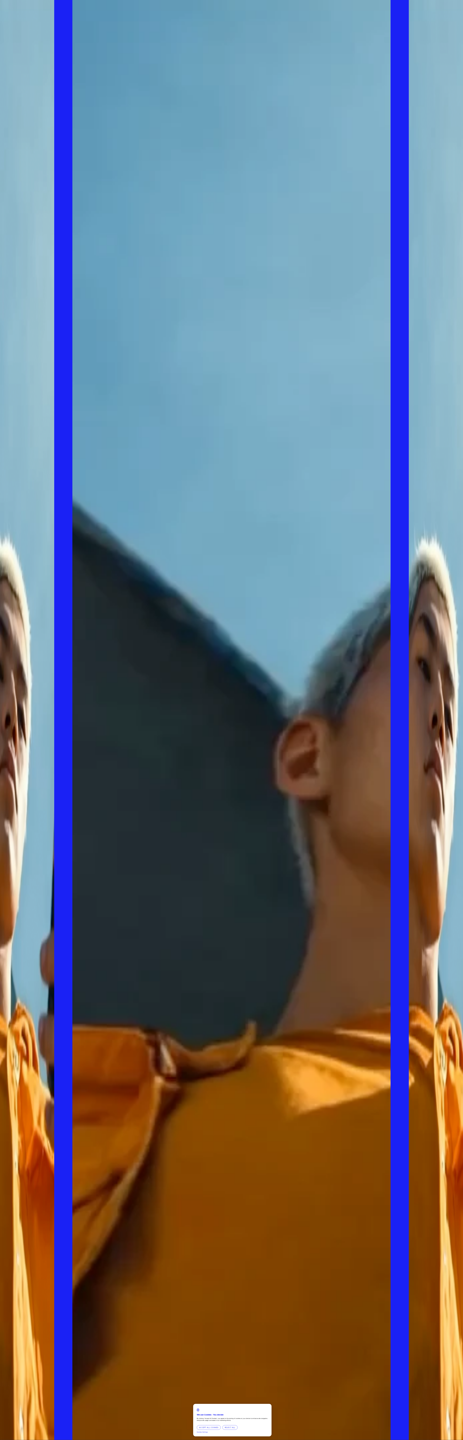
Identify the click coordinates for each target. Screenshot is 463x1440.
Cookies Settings (202, 1432)
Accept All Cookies (208, 1427)
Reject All (230, 1427)
